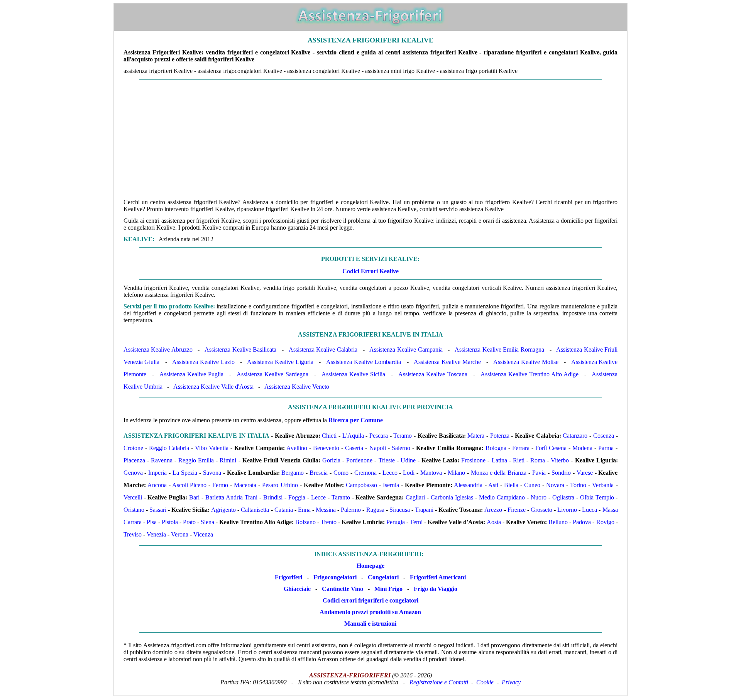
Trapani (424, 509)
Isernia (391, 485)
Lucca (589, 509)
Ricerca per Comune (355, 420)
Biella (511, 485)
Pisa (152, 522)
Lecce (318, 497)
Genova (133, 472)
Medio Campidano (502, 497)
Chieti (329, 435)
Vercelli (133, 497)
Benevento (326, 448)
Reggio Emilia (196, 460)
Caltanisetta (255, 509)
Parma (606, 448)
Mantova (431, 472)
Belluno (558, 522)
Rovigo (605, 522)
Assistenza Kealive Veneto (296, 386)
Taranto (341, 497)
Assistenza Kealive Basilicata (240, 349)
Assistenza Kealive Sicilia (353, 374)
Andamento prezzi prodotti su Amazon (370, 612)
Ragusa (375, 509)
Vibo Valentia (211, 448)
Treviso (133, 534)
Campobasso (361, 485)
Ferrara (521, 448)
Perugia (395, 522)
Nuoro (538, 497)
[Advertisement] (370, 137)
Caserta (354, 448)
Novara (555, 485)
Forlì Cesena (551, 448)
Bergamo (292, 472)
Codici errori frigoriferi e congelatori (370, 600)
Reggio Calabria (169, 448)
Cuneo (532, 485)
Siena (207, 522)
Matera (475, 435)
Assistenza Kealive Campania (405, 349)
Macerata (245, 485)
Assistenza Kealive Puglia (191, 374)
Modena (582, 448)
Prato (189, 522)
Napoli (377, 448)
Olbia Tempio (597, 497)
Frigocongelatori (335, 577)
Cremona (365, 472)
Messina (326, 509)
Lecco (390, 472)
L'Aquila (353, 435)
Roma (537, 460)
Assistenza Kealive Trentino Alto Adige (529, 374)
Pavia (539, 472)
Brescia (319, 472)
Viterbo (560, 460)
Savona (212, 472)
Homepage (370, 565)
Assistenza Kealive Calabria (323, 349)
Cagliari (415, 497)
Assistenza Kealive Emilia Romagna (499, 349)
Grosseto (541, 509)
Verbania (603, 485)
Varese (585, 472)
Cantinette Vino (342, 589)
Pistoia (170, 522)
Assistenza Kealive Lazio (203, 362)
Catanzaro (575, 435)
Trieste (387, 460)
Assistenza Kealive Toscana (432, 374)
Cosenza (603, 435)
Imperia (157, 472)
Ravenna (162, 460)
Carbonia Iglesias (452, 497)
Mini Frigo (388, 589)
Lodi (408, 472)
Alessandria (468, 485)
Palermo (351, 509)
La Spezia (185, 472)
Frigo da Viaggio (435, 589)
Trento (329, 522)
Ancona (157, 485)
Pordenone (359, 460)
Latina (499, 460)
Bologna (496, 448)
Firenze (517, 509)
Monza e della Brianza (499, 472)
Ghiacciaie (297, 589)
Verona (179, 534)
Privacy (511, 682)
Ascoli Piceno (189, 485)
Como (341, 472)
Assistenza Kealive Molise (525, 362)
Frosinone (473, 460)
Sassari (157, 509)
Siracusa (399, 509)
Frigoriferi (288, 577)
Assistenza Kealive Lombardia (363, 362)
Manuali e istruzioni (370, 623)
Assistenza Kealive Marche (447, 362)
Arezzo (493, 509)
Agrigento (223, 509)
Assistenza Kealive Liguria (280, 362)
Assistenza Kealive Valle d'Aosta (213, 386)
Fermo (220, 485)
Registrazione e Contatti (438, 682)
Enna (304, 509)
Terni (416, 522)
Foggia (296, 497)
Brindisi (273, 497)
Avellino (296, 448)
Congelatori (383, 577)
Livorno (567, 509)
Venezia (156, 534)
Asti (493, 485)
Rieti (518, 460)
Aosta (494, 522)
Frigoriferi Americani (438, 577)
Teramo (402, 435)
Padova (582, 522)
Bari (194, 497)
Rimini (228, 460)
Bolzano (305, 522)
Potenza (499, 435)
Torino (578, 485)
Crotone (133, 448)
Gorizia (331, 460)
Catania (283, 509)
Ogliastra (563, 497)
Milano (456, 472)
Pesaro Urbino (280, 485)
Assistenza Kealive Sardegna (272, 374)
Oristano (134, 509)
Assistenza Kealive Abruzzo (158, 349)
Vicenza (203, 534)
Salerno (401, 448)
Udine (408, 460)
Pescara (378, 435)
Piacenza (134, 460)
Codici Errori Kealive (370, 271)
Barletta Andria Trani (231, 497)
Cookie (485, 682)
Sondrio (561, 472)
